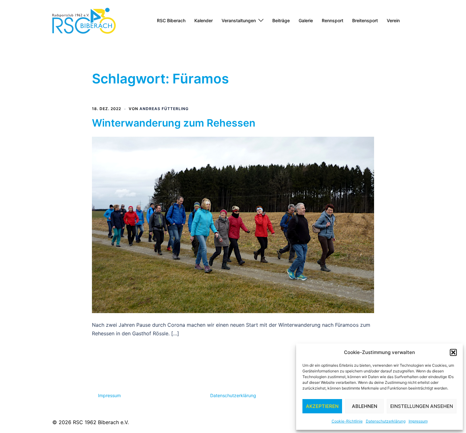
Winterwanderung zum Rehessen (174, 123)
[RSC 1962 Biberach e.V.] (84, 20)
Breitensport (365, 20)
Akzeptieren (322, 406)
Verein (393, 20)
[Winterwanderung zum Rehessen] (233, 224)
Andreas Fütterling (164, 108)
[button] (453, 352)
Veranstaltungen (239, 20)
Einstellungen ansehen (421, 406)
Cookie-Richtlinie (347, 421)
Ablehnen (364, 406)
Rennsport (332, 20)
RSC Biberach (171, 20)
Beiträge (281, 20)
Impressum (418, 421)
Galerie (306, 20)
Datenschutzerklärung (385, 421)
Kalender (203, 20)
